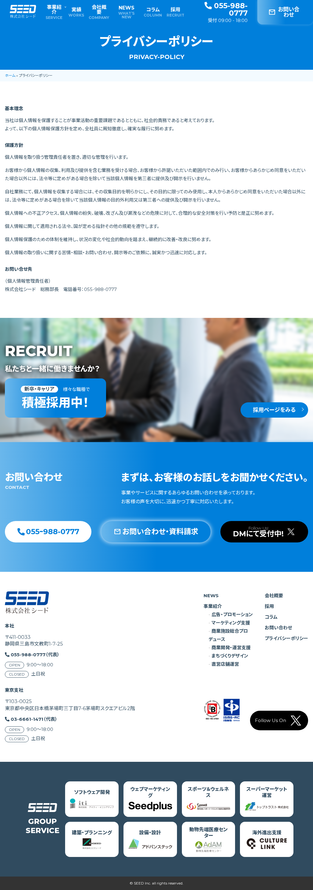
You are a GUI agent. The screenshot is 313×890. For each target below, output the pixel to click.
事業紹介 (54, 12)
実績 (76, 12)
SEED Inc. (142, 883)
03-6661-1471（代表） (34, 719)
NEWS (126, 12)
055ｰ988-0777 (52, 531)
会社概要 (99, 12)
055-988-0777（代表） (35, 654)
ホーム (10, 75)
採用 (175, 12)
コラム (153, 12)
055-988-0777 (230, 9)
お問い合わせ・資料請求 (156, 531)
